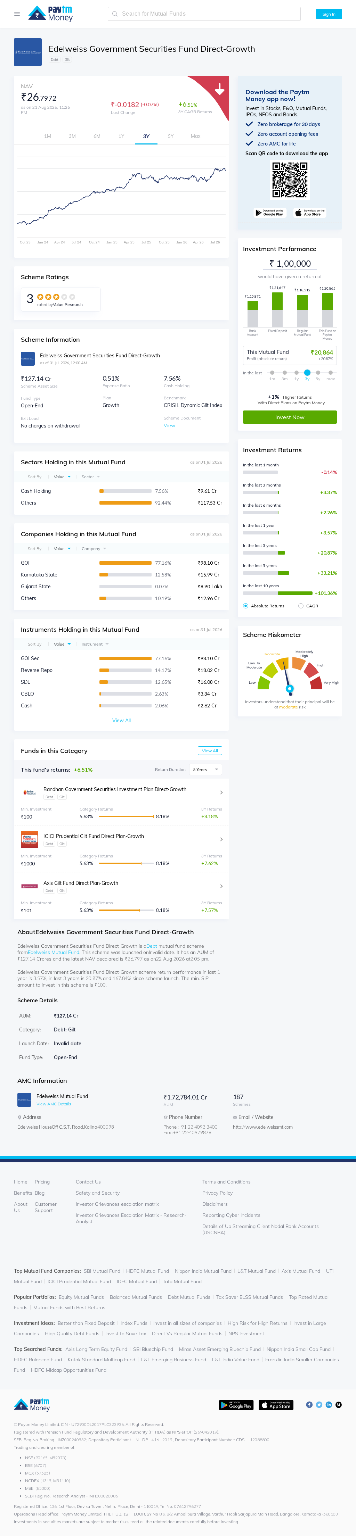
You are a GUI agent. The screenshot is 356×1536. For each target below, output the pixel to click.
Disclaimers (215, 1204)
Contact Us (88, 1182)
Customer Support (46, 1207)
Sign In (329, 14)
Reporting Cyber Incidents (231, 1215)
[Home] (47, 14)
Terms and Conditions (226, 1182)
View (169, 425)
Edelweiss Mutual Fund (53, 952)
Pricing (42, 1182)
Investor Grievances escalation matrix (117, 1204)
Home (20, 1182)
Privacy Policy (217, 1193)
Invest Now (290, 417)
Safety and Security (98, 1193)
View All (210, 750)
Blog (39, 1193)
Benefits (23, 1193)
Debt (151, 946)
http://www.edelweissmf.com (261, 1127)
